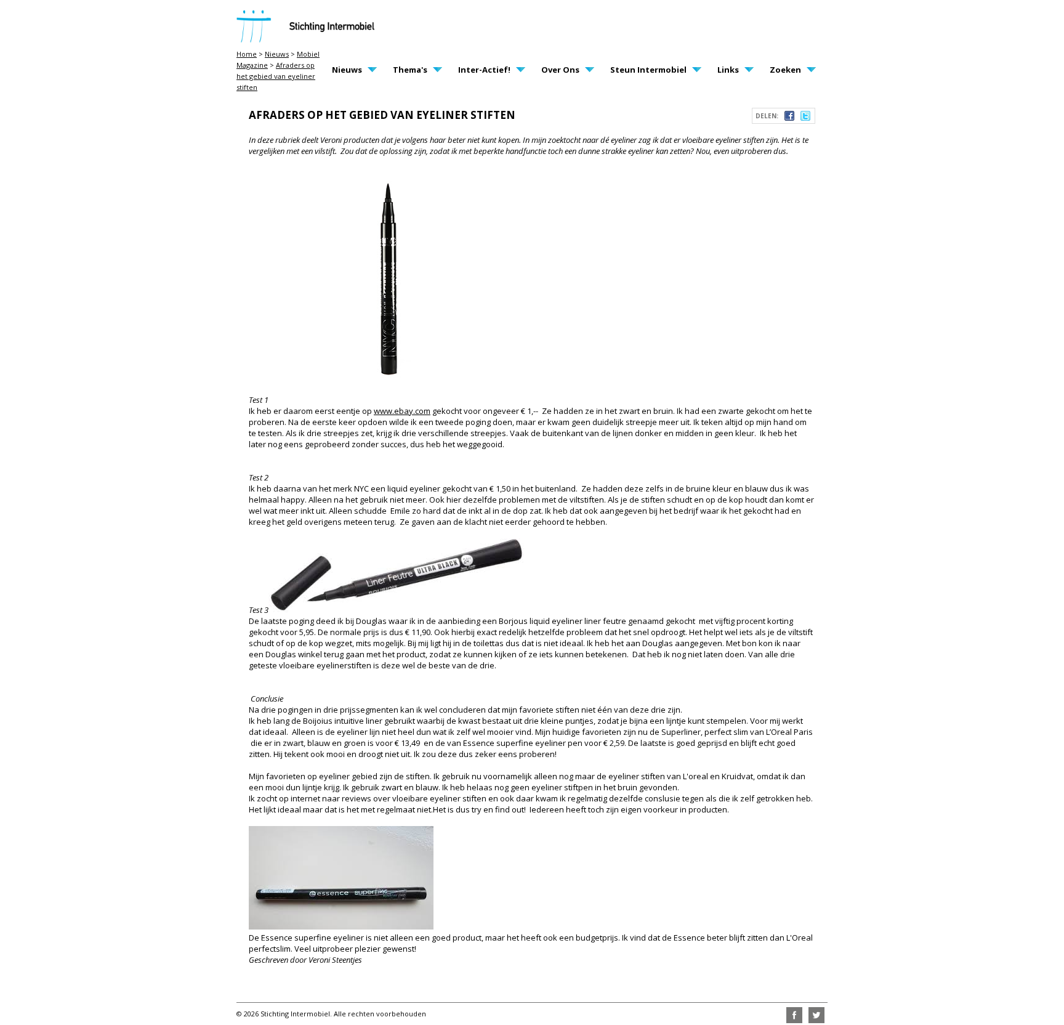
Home (246, 54)
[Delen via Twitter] (805, 117)
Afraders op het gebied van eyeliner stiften (275, 76)
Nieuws (277, 54)
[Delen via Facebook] (789, 117)
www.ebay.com (402, 410)
